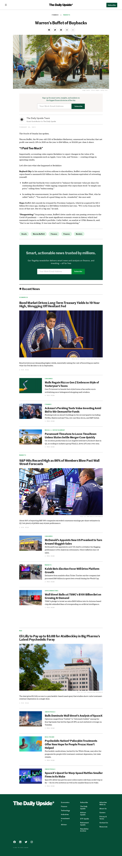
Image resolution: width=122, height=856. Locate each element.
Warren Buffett (39, 234)
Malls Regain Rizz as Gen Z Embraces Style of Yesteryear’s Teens (72, 384)
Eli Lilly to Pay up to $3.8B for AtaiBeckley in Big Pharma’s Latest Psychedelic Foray (59, 637)
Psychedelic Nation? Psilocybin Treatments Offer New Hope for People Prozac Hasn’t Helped (71, 744)
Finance (55, 15)
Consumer (49, 378)
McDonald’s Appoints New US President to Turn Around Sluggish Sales (73, 541)
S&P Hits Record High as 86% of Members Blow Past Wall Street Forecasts (59, 462)
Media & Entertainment (55, 430)
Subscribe (78, 106)
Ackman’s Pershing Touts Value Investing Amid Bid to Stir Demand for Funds (73, 409)
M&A (20, 631)
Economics (23, 297)
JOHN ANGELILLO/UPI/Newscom (95, 516)
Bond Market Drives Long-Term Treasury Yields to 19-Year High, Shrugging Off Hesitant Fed (59, 304)
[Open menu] (7, 4)
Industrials (50, 712)
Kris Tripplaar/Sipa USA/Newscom (93, 692)
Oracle (24, 234)
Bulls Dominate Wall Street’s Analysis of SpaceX (73, 715)
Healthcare (49, 737)
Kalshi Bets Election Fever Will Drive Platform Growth (72, 570)
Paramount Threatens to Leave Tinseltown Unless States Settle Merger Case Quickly (70, 435)
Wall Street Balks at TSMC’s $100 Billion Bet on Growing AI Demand (73, 596)
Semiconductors (51, 590)
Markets (66, 15)
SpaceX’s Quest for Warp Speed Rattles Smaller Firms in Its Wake (74, 774)
